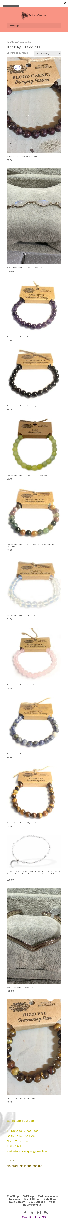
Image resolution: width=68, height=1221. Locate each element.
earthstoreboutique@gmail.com (28, 1151)
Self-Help (28, 1196)
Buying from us (32, 1204)
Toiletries (14, 1199)
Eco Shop (13, 1196)
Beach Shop (31, 1199)
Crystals (15, 42)
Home (9, 42)
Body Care (49, 1199)
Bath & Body (17, 1202)
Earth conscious (48, 1196)
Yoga (52, 1202)
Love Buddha (37, 1202)
